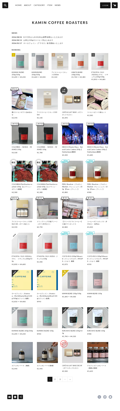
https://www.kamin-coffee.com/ (110, 397)
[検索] (5, 5)
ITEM (49, 5)
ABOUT (27, 5)
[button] (105, 5)
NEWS (58, 5)
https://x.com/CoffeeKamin (99, 397)
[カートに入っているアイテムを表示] (115, 5)
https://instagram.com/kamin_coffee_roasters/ (105, 397)
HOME (18, 5)
